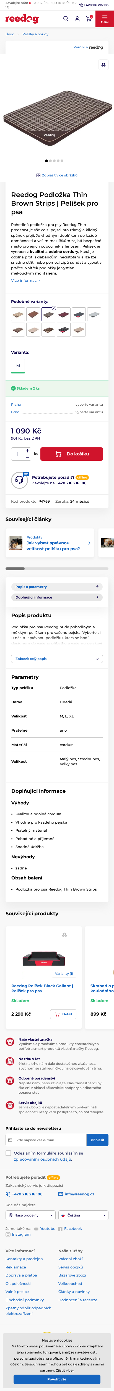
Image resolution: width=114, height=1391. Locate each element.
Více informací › (25, 280)
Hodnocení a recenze (77, 1300)
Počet (17, 454)
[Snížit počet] (27, 457)
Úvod (10, 34)
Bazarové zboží (72, 1275)
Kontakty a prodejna (24, 1259)
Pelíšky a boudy (35, 34)
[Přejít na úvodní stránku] (22, 19)
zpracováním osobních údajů (42, 1159)
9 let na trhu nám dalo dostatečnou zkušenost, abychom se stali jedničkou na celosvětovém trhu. (60, 1065)
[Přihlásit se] (77, 19)
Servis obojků (70, 1267)
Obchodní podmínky (25, 1300)
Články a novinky (74, 1291)
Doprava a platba (21, 1275)
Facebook (73, 1228)
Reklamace (16, 1267)
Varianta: (20, 352)
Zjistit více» (65, 1370)
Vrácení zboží (70, 1259)
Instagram (21, 1234)
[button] (66, 19)
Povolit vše (56, 1379)
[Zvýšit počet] (27, 451)
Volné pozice (17, 1291)
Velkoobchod (70, 1283)
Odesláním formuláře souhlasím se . (48, 1156)
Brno (15, 412)
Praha (16, 404)
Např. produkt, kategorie (41, 55)
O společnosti (18, 1283)
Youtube (47, 1228)
